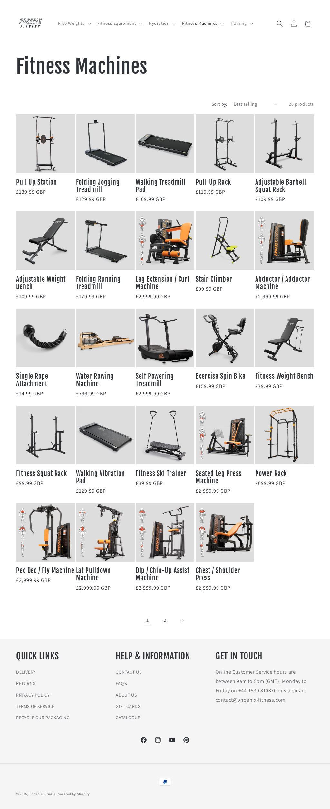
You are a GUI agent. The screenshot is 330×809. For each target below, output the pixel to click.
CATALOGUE (128, 717)
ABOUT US (126, 695)
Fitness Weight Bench (284, 376)
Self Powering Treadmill (155, 380)
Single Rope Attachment (32, 380)
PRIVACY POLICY (33, 695)
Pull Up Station (36, 182)
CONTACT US (128, 672)
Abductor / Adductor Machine (282, 283)
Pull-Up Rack (213, 182)
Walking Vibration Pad (100, 477)
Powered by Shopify (73, 794)
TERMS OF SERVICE (35, 706)
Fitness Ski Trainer (161, 473)
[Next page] (182, 620)
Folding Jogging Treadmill (98, 186)
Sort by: (219, 104)
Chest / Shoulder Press (218, 574)
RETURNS (25, 683)
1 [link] (147, 620)
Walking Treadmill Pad (160, 186)
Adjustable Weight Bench (41, 283)
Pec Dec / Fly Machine (45, 570)
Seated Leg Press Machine (219, 477)
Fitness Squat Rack (41, 473)
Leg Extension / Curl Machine (162, 283)
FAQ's (121, 683)
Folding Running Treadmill (98, 283)
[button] (73, 23)
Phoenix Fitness (42, 794)
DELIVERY (26, 672)
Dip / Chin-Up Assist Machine (162, 574)
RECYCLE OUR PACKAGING (43, 717)
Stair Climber (214, 279)
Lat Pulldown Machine (93, 574)
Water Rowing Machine (95, 380)
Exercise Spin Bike (221, 376)
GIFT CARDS (128, 706)
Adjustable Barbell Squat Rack (280, 186)
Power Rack (271, 473)
